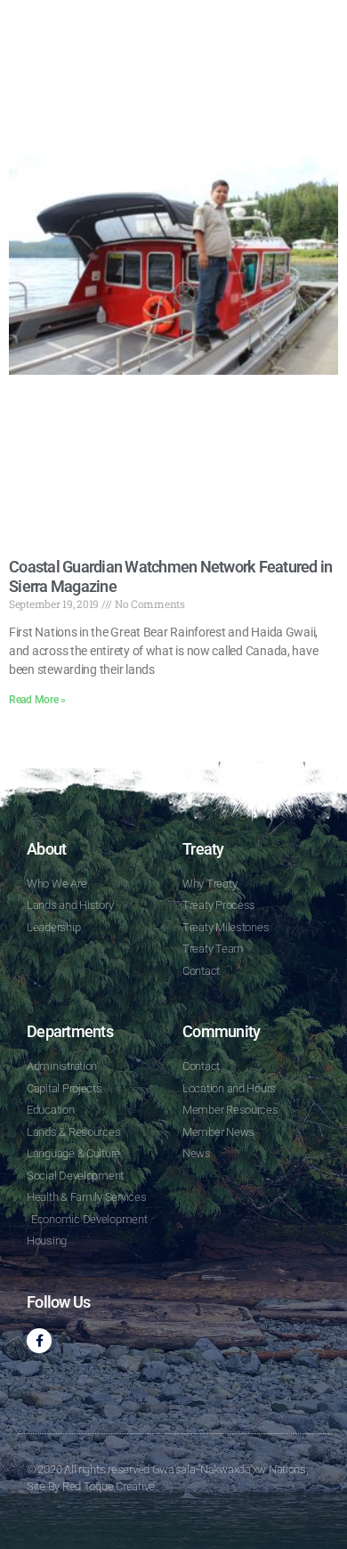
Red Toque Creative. (109, 1486)
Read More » (37, 699)
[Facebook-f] (39, 1340)
